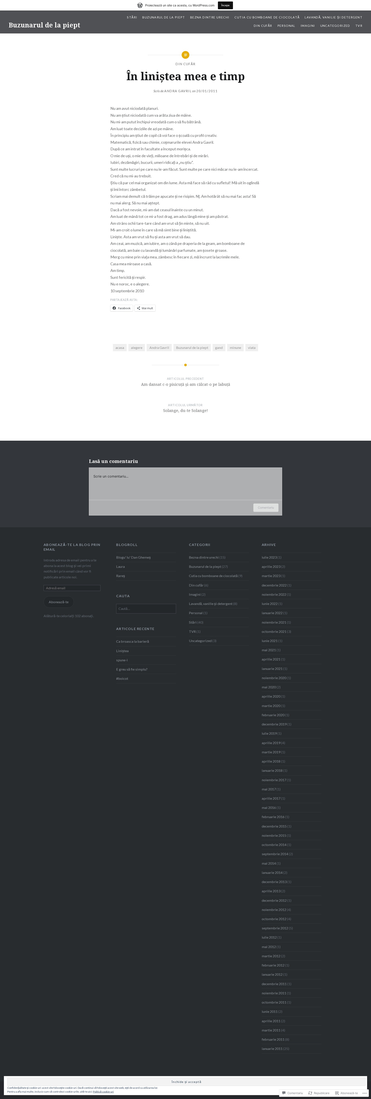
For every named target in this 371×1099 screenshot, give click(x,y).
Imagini (308, 25)
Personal (286, 25)
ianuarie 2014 (272, 872)
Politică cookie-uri (103, 1091)
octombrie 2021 (274, 631)
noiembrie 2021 (274, 622)
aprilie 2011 (271, 1021)
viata (251, 347)
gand (219, 347)
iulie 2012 (269, 937)
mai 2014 (269, 863)
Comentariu (266, 507)
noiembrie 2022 (274, 594)
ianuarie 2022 (272, 613)
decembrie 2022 (274, 585)
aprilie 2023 (271, 566)
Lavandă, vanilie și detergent (333, 17)
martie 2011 (271, 1030)
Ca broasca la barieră (132, 641)
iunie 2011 (270, 1011)
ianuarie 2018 (272, 770)
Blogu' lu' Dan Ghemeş (133, 557)
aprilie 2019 (271, 743)
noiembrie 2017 (274, 780)
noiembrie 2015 (274, 835)
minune (235, 347)
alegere (136, 347)
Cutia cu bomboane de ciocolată (267, 17)
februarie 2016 (273, 817)
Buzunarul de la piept (44, 25)
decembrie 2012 (274, 900)
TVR (358, 25)
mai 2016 (269, 807)
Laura (120, 566)
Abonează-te (58, 602)
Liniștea (122, 651)
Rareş (120, 576)
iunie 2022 (270, 604)
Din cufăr (263, 25)
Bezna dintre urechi (210, 17)
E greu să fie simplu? (131, 669)
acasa (120, 347)
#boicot (122, 678)
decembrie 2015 (274, 826)
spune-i (122, 660)
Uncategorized (335, 25)
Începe (225, 5)
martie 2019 (271, 752)
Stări (132, 17)
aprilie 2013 (271, 891)
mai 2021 (269, 650)
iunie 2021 (270, 641)
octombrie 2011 (274, 1002)
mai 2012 (269, 947)
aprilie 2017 (271, 798)
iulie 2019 (269, 733)
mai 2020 (269, 687)
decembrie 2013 (274, 882)
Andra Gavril (178, 91)
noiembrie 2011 (274, 993)
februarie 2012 (273, 965)
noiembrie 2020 (274, 678)
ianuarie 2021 (272, 668)
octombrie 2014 (274, 845)
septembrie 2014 (275, 854)
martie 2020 (271, 706)
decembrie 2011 (274, 984)
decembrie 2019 (274, 724)
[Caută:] (146, 608)
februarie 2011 (273, 1039)
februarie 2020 (273, 715)
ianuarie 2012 (272, 974)
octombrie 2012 (274, 919)
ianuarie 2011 (272, 1048)
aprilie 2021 (271, 659)
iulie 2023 (269, 557)
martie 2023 (271, 576)
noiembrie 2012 (274, 910)
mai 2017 (269, 789)
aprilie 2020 (271, 696)
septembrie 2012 (275, 928)
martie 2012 (271, 956)
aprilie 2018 (271, 761)
